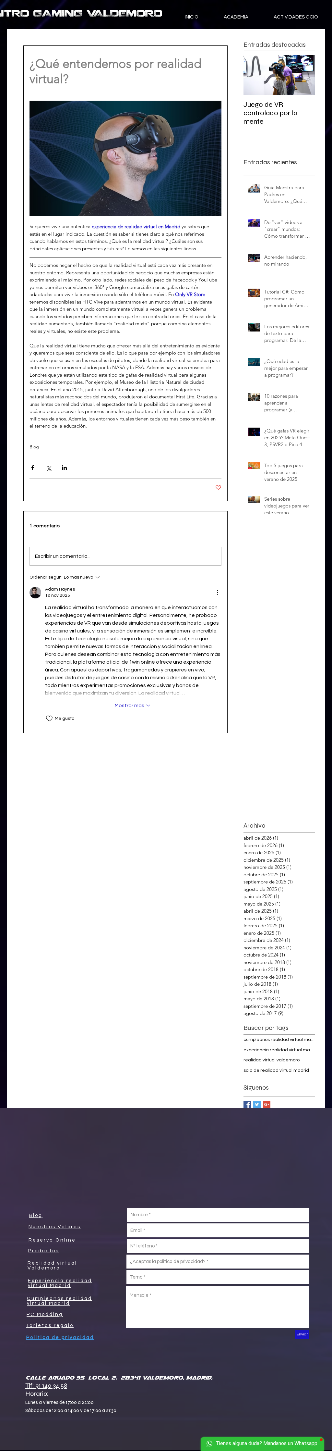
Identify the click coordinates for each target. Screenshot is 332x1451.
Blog (34, 447)
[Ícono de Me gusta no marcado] (49, 718)
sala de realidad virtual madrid (276, 1070)
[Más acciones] (217, 592)
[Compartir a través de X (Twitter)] (48, 468)
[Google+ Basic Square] (266, 1104)
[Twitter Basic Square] (257, 1104)
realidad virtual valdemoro (271, 1060)
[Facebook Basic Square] (247, 1104)
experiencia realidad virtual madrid (279, 1050)
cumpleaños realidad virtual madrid (279, 1039)
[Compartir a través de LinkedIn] (64, 468)
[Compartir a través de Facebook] (33, 468)
